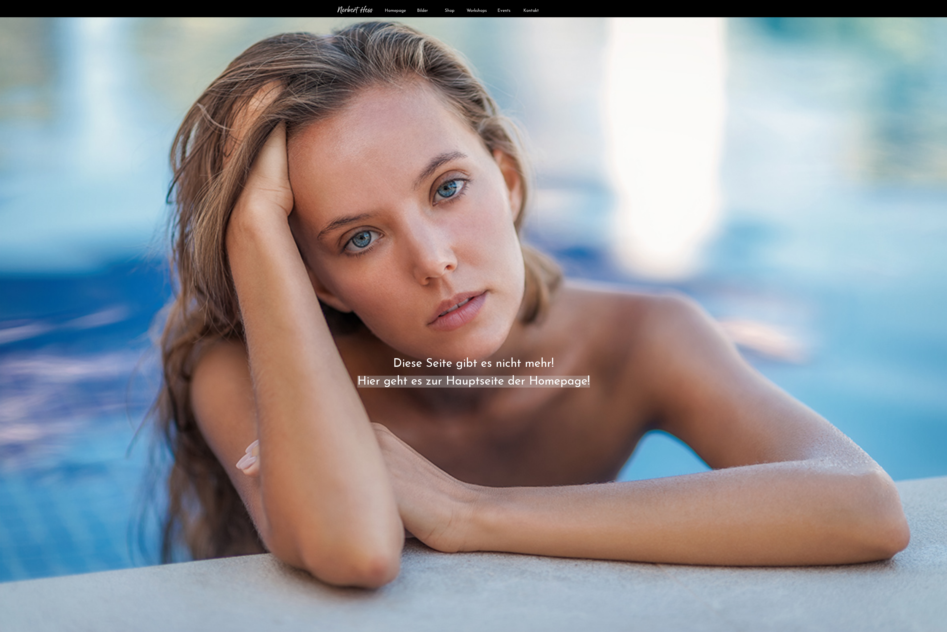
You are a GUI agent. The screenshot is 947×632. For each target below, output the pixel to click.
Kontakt (531, 11)
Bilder (422, 11)
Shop (450, 11)
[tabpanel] (473, 328)
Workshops (477, 11)
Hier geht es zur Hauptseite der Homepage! (473, 382)
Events (503, 11)
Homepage (395, 11)
